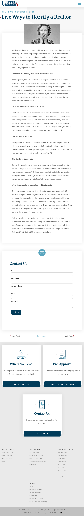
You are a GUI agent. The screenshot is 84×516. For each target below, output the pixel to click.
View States (21, 384)
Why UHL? (33, 486)
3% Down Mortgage (64, 471)
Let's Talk (42, 433)
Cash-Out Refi (34, 452)
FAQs (3, 461)
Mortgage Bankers (36, 489)
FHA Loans (61, 465)
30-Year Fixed (62, 452)
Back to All (42, 336)
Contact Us (33, 495)
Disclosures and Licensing (38, 502)
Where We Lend (35, 492)
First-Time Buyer (7, 458)
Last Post (15, 336)
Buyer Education (7, 455)
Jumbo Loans (62, 461)
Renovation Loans (64, 474)
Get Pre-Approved (62, 384)
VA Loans (61, 468)
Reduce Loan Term (36, 458)
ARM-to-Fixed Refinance (38, 461)
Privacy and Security (36, 498)
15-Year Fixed (62, 455)
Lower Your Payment (37, 455)
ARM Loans (61, 458)
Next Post (68, 336)
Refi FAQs (33, 465)
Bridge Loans (62, 477)
